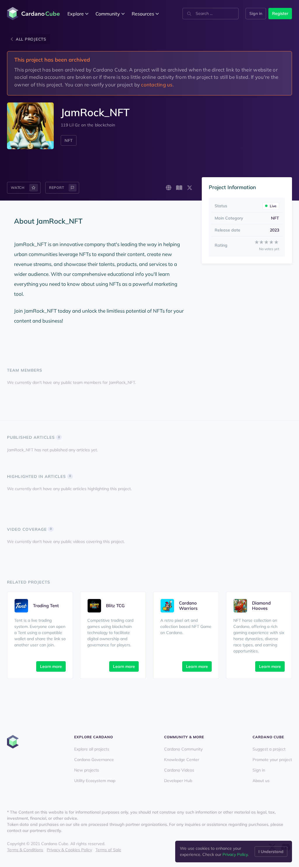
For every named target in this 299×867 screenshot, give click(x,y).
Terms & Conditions (25, 849)
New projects (86, 770)
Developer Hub (178, 780)
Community (107, 14)
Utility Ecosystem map (94, 780)
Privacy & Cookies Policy (69, 849)
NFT (69, 140)
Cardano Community (183, 749)
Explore (75, 14)
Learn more (51, 666)
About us (261, 780)
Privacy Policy (235, 854)
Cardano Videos (179, 770)
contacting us (156, 84)
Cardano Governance (94, 759)
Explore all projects (91, 749)
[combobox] (210, 13)
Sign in (255, 13)
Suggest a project (269, 749)
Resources (143, 14)
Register (280, 13)
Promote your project (272, 759)
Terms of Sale (108, 849)
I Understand (271, 851)
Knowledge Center (181, 759)
